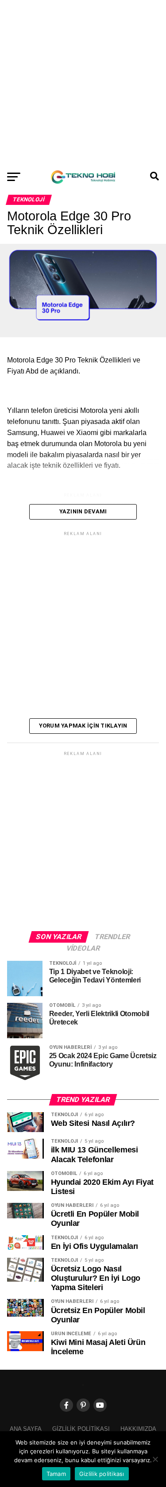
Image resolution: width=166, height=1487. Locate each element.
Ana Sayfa (26, 1428)
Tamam (56, 1473)
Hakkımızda (138, 1428)
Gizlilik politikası (81, 1428)
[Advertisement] (83, 83)
